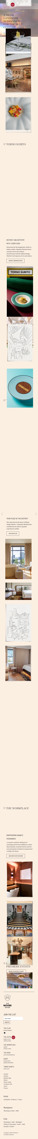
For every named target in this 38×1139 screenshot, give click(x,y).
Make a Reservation (15, 259)
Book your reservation (9, 1055)
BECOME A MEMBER (8, 1030)
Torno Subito (9, 1067)
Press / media (7, 1082)
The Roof (7, 1053)
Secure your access (16, 855)
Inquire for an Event (8, 1062)
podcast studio (7, 1048)
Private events (7, 1061)
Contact (6, 1074)
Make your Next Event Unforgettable (16, 972)
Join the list (7, 1069)
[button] (33, 4)
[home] (4, 4)
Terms (5, 1086)
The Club (7, 1028)
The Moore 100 (8, 1084)
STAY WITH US (13, 532)
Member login (7, 1078)
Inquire (5, 1047)
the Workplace (9, 1045)
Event (6, 1059)
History (5, 1080)
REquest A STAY (7, 1039)
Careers (6, 1076)
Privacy (6, 1088)
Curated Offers (7, 1041)
